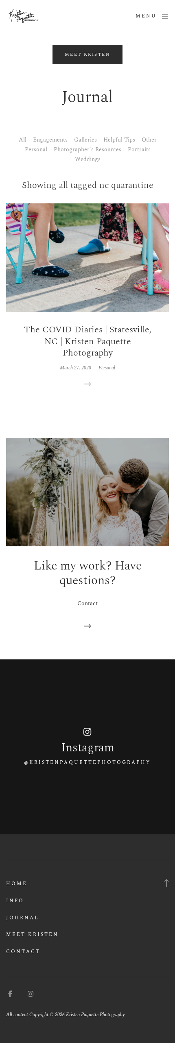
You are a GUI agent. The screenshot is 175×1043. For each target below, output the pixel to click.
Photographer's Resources (87, 149)
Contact (23, 952)
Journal (22, 918)
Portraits (139, 149)
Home (16, 884)
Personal (36, 149)
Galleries (85, 139)
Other (149, 139)
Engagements (50, 139)
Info (15, 901)
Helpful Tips (119, 139)
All (22, 139)
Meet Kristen (32, 934)
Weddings (88, 159)
